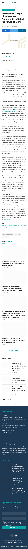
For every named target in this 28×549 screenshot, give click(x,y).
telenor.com (7, 219)
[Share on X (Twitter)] (14, 30)
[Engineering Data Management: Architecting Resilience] (6, 379)
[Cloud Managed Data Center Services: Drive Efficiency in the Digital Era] (6, 389)
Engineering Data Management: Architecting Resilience (18, 378)
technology (5, 237)
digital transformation (7, 234)
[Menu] (3, 2)
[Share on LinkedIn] (22, 30)
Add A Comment (14, 350)
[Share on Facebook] (6, 30)
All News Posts (18, 542)
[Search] (25, 2)
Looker (13, 111)
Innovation (17, 234)
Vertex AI (6, 111)
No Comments (6, 26)
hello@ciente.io (9, 432)
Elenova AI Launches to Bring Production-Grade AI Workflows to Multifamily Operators (13, 340)
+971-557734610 (9, 430)
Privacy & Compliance (9, 540)
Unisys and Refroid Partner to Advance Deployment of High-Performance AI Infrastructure (12, 288)
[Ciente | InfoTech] (14, 2)
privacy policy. (7, 525)
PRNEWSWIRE (6, 25)
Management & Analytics (8, 10)
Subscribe (20, 540)
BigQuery (16, 109)
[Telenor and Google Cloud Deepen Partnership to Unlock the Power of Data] (14, 41)
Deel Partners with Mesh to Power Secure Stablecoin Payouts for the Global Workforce (13, 263)
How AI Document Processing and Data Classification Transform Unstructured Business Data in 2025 (19, 366)
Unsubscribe (8, 542)
